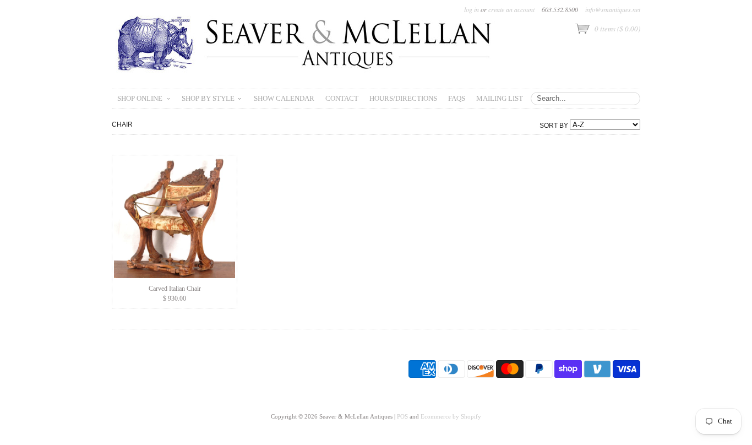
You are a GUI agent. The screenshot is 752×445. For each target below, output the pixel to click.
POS (402, 416)
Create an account (511, 9)
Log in (471, 9)
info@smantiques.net (612, 9)
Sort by (554, 125)
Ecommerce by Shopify (451, 416)
